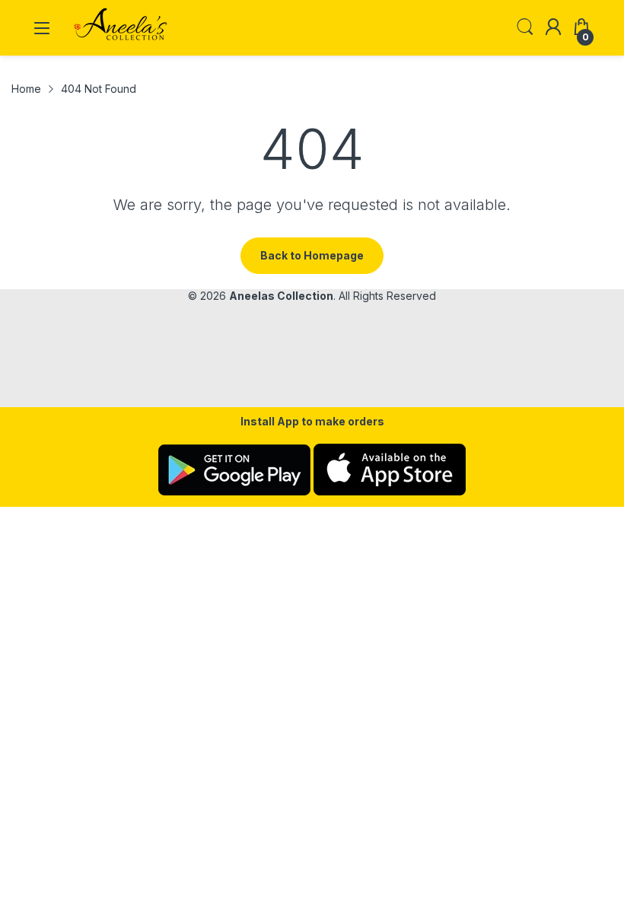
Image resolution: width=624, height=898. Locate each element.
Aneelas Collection (281, 295)
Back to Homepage (312, 255)
